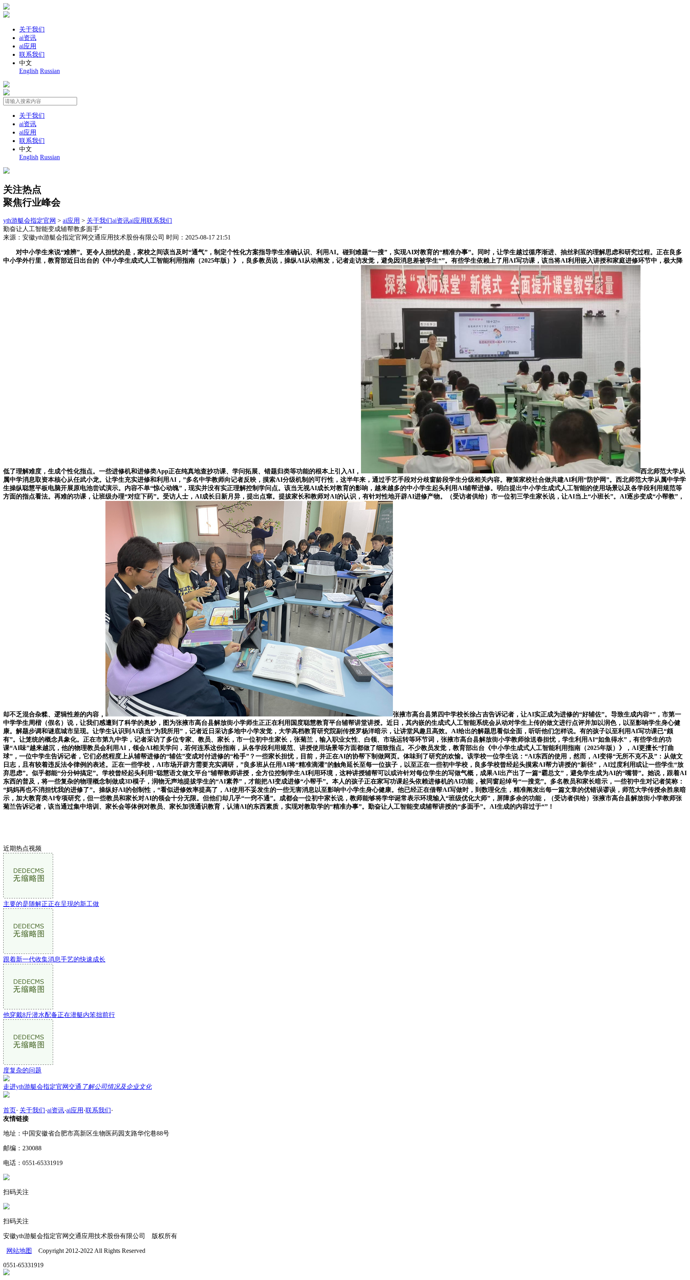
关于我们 (32, 29)
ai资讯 (27, 37)
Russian (50, 70)
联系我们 (32, 54)
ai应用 (27, 46)
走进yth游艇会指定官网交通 (77, 1086)
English (28, 70)
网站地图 (19, 1250)
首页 (9, 1110)
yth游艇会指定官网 (29, 220)
